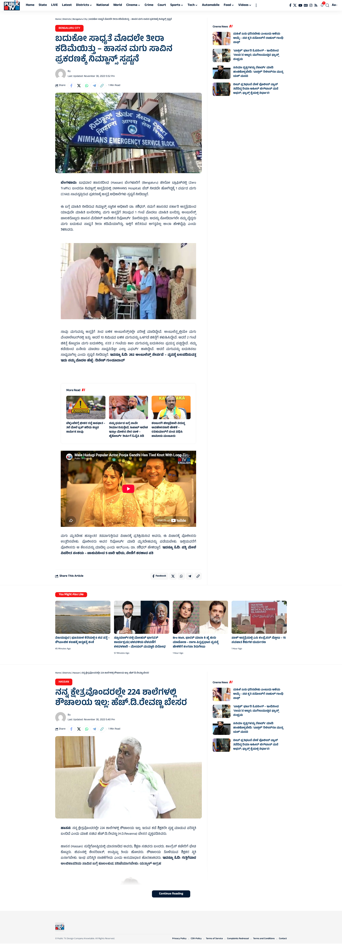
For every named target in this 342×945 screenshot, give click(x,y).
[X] (294, 5)
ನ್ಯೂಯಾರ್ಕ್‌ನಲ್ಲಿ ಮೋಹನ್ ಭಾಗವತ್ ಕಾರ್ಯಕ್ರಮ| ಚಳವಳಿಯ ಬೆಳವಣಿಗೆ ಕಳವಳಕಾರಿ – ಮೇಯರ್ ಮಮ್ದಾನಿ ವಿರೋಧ (140, 642)
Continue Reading (171, 893)
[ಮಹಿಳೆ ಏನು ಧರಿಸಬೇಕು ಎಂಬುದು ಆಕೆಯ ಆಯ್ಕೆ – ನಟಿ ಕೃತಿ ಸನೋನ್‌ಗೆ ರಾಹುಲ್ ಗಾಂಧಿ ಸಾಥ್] (221, 38)
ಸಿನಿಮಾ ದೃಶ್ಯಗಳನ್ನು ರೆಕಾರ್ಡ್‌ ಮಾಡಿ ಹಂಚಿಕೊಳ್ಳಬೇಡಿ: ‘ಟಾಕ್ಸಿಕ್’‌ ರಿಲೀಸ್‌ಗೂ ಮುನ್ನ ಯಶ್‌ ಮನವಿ (258, 72)
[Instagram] (311, 5)
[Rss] (315, 5)
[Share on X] (78, 85)
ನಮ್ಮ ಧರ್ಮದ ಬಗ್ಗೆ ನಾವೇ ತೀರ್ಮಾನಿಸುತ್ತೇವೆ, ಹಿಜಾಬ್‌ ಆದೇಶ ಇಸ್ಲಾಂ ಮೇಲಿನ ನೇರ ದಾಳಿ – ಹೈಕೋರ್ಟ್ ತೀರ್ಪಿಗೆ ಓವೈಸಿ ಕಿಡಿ (128, 430)
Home (58, 19)
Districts (67, 19)
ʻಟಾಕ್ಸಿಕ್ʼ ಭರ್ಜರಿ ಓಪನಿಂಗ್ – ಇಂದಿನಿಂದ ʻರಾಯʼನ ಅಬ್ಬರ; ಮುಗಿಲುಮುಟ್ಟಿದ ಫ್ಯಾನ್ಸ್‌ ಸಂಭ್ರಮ (256, 55)
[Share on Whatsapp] (86, 85)
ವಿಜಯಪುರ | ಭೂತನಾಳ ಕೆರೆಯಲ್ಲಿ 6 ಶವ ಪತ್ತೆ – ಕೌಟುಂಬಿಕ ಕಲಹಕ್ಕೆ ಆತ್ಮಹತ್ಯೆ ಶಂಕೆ (82, 640)
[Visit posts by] (60, 74)
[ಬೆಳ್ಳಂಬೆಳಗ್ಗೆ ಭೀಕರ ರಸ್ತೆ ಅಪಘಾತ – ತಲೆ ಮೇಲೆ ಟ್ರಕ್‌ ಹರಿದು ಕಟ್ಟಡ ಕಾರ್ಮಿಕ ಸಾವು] (85, 407)
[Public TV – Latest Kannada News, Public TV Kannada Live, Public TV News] (59, 926)
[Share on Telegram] (94, 85)
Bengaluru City (80, 19)
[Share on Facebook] (71, 85)
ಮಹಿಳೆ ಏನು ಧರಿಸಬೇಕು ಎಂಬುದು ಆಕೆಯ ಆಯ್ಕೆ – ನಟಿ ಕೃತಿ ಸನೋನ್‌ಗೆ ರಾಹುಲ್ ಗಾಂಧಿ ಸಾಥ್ (258, 38)
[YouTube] (300, 5)
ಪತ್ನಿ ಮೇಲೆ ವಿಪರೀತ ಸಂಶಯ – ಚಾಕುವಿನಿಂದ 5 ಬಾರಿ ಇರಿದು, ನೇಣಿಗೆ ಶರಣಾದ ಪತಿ (128, 550)
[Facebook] (290, 5)
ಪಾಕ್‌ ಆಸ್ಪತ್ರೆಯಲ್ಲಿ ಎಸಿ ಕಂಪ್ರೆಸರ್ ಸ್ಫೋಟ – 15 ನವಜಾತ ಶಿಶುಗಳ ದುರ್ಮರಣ (259, 640)
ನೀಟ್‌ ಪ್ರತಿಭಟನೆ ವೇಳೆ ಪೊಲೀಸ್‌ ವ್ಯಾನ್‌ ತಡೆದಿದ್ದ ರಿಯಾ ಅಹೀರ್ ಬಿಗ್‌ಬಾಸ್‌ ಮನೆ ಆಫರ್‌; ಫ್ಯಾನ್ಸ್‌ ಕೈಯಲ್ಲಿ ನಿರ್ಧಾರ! (255, 89)
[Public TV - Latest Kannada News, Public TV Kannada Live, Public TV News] (12, 5)
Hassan (76, 673)
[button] (256, 5)
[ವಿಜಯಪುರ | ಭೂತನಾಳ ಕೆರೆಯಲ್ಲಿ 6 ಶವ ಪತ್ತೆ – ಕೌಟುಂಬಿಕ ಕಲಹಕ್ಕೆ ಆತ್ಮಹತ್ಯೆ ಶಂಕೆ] (82, 617)
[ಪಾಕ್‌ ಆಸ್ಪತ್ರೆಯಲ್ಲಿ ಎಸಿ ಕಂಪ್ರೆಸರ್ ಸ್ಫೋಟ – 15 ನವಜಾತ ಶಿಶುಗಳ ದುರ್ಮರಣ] (259, 617)
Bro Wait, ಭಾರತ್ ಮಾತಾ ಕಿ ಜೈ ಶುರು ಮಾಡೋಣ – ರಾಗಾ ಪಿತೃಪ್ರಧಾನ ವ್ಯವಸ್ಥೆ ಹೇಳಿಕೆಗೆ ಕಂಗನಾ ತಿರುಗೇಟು (195, 642)
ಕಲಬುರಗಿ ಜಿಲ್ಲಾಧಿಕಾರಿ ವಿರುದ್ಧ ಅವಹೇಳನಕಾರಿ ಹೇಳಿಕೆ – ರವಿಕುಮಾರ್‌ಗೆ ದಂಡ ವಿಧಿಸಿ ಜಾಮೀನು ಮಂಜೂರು (168, 430)
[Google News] (306, 5)
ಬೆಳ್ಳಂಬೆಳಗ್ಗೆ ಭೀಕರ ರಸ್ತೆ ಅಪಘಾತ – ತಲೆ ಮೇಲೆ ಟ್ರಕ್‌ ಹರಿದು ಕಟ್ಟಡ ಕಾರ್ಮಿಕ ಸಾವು (85, 427)
